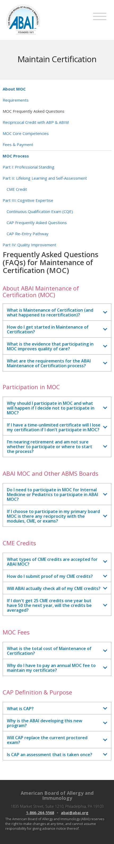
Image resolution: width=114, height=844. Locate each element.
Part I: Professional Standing (28, 167)
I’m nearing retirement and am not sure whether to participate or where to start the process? (49, 446)
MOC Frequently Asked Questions (33, 111)
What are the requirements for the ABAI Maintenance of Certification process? (49, 363)
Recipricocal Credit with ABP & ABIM (36, 122)
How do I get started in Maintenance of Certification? (48, 329)
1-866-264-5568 (40, 812)
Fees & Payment (18, 144)
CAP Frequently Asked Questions (37, 222)
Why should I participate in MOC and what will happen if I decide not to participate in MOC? (50, 408)
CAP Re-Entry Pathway (28, 233)
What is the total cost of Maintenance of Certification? (49, 651)
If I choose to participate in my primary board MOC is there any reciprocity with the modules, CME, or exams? (53, 516)
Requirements (16, 100)
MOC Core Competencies (26, 133)
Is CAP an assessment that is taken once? (49, 754)
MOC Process (16, 155)
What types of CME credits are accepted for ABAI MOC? (52, 561)
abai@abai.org (74, 812)
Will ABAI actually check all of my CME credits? (53, 588)
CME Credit (17, 189)
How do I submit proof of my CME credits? (50, 576)
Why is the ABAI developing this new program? (44, 723)
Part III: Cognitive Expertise (28, 200)
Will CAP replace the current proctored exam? (47, 740)
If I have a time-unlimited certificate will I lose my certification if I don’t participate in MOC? (53, 427)
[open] (99, 16)
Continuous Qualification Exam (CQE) (40, 211)
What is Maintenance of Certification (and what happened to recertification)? (50, 312)
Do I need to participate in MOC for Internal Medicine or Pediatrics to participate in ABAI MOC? (52, 494)
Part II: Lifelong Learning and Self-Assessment (45, 178)
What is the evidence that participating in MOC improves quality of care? (50, 346)
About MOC (14, 89)
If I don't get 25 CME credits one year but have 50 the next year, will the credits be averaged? (49, 605)
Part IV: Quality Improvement (29, 244)
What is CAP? (20, 708)
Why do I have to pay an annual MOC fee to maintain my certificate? (51, 668)
